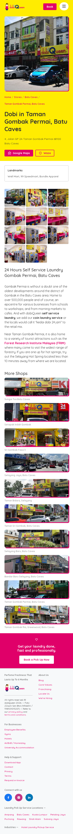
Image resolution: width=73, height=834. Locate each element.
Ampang (9, 814)
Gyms (7, 734)
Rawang (21, 819)
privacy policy (15, 711)
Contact (8, 766)
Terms (7, 775)
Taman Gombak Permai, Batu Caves (24, 103)
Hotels (8, 738)
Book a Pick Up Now (36, 659)
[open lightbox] (14, 198)
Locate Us (44, 693)
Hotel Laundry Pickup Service (37, 827)
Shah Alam (35, 819)
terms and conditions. (15, 714)
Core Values (45, 684)
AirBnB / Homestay (14, 743)
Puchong (9, 819)
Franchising (45, 689)
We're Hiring (45, 698)
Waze (45, 153)
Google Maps (19, 153)
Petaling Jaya (58, 814)
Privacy (8, 771)
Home (7, 97)
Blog (41, 680)
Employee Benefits (14, 729)
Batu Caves (31, 97)
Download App (12, 762)
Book (50, 6)
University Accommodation (19, 747)
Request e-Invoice (14, 780)
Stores (18, 97)
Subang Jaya (51, 819)
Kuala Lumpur (39, 814)
